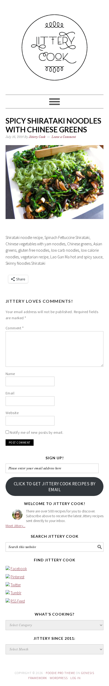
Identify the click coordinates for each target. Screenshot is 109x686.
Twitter (16, 584)
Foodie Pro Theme (60, 673)
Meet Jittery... (15, 525)
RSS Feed (18, 601)
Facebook (19, 568)
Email (10, 393)
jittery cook (55, 45)
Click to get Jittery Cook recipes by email (55, 487)
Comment (15, 328)
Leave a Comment (64, 137)
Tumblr (16, 592)
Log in (75, 678)
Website (12, 412)
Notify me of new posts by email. (36, 432)
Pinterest (17, 576)
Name (10, 373)
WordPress (59, 678)
